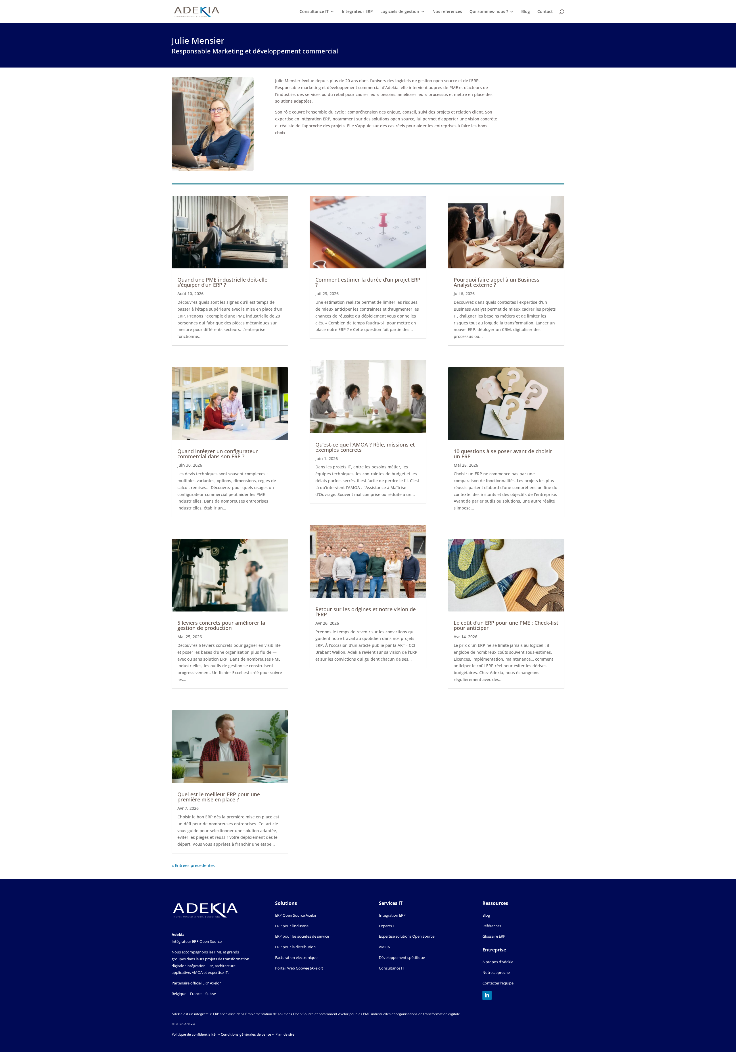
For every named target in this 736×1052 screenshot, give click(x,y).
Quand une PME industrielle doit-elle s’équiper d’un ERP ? (222, 282)
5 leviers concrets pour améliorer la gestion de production (221, 625)
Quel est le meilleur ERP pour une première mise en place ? (218, 797)
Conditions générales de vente (246, 1034)
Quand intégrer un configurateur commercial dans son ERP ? (217, 454)
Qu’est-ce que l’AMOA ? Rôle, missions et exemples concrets (365, 447)
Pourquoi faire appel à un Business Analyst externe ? (496, 282)
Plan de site (284, 1034)
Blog (525, 11)
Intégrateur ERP (357, 11)
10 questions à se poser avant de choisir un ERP (503, 454)
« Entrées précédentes (193, 865)
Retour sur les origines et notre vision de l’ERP (365, 612)
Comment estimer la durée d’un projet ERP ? (367, 282)
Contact (545, 11)
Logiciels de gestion (399, 11)
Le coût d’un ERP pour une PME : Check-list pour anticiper (506, 625)
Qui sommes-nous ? (488, 11)
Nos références (447, 11)
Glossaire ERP (493, 936)
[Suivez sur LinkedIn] (487, 995)
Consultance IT (314, 11)
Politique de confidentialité (194, 1034)
